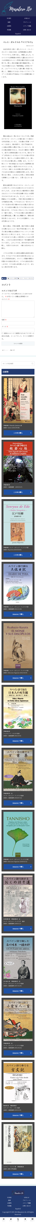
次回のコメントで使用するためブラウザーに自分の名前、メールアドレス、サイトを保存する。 (18, 336)
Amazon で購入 (18, 614)
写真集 (9, 1206)
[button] (32, 363)
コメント (6, 299)
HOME (9, 1197)
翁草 (5, 278)
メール (5, 326)
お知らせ (26, 1197)
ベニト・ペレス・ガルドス (26, 278)
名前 (4, 320)
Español (18, 1209)
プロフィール (27, 1200)
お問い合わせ (27, 1206)
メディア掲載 (27, 1203)
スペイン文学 (12, 278)
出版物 (9, 1203)
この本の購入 (18, 433)
